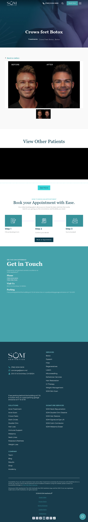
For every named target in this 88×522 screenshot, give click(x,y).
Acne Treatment (14, 409)
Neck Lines (12, 437)
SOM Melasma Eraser (54, 427)
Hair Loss (12, 427)
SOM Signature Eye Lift (55, 420)
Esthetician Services (54, 377)
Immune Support (15, 430)
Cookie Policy (43, 509)
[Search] (62, 3)
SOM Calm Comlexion (55, 423)
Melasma (12, 434)
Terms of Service (42, 505)
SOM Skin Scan (52, 391)
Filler (48, 363)
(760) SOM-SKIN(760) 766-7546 (12, 279)
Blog (10, 459)
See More (44, 188)
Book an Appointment (44, 240)
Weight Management (54, 388)
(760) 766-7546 (27, 485)
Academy (12, 469)
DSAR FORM (42, 497)
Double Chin (13, 423)
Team (10, 455)
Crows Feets (13, 416)
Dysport (49, 359)
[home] (11, 3)
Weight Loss (13, 444)
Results (11, 462)
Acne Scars (12, 413)
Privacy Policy (43, 501)
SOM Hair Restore (53, 416)
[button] (80, 3)
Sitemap (34, 485)
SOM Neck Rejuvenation (55, 409)
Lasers (48, 370)
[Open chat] (82, 516)
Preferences (42, 513)
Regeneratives (51, 366)
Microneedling (51, 373)
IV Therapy (50, 384)
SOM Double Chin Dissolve (56, 413)
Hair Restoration (52, 381)
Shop (10, 466)
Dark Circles (13, 420)
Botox (48, 356)
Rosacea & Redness (16, 441)
